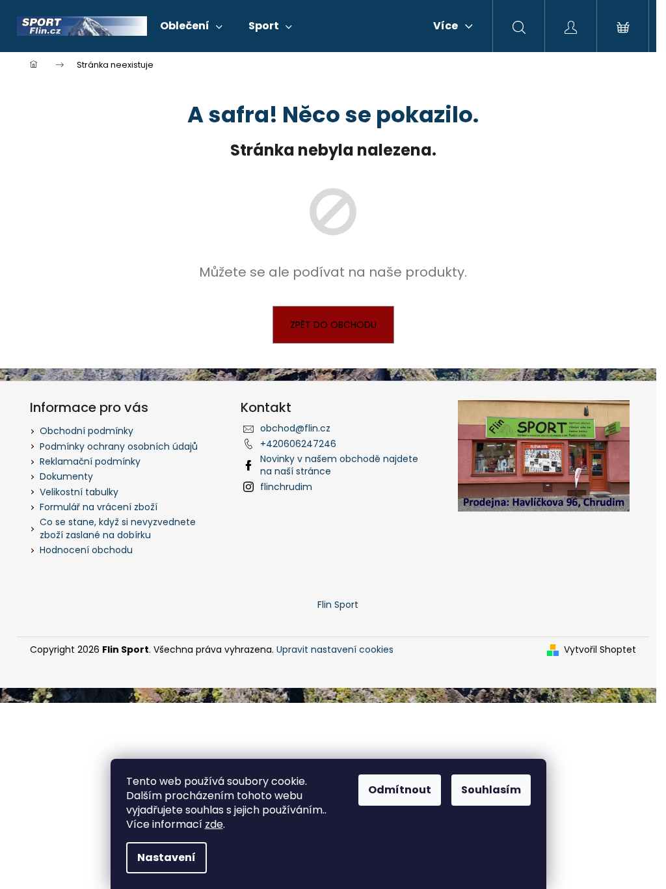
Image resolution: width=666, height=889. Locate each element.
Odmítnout (399, 789)
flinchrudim (286, 486)
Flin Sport (337, 604)
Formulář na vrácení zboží (98, 506)
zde (214, 824)
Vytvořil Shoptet (600, 650)
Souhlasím (491, 789)
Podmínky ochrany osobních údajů (119, 446)
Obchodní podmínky (86, 430)
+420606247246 (298, 443)
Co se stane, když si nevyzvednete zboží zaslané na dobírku (118, 528)
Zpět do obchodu (333, 324)
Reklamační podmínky (90, 461)
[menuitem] (191, 26)
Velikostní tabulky (79, 492)
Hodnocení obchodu (86, 549)
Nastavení (166, 857)
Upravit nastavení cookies (334, 649)
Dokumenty (66, 476)
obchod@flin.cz (295, 428)
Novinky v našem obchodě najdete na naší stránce (339, 465)
